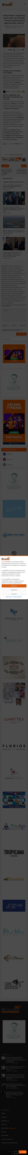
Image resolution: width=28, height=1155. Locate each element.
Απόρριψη (14, 590)
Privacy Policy (9, 596)
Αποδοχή (14, 586)
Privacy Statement (17, 596)
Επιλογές (14, 594)
